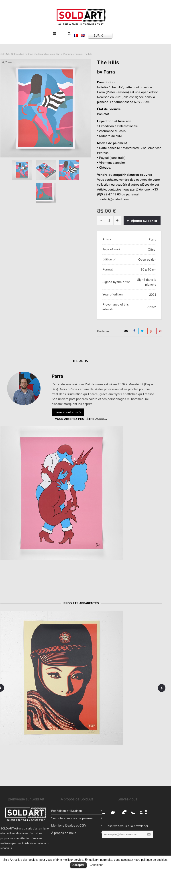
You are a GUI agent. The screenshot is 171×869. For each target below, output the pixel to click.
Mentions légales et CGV (68, 825)
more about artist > (68, 412)
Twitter (131, 810)
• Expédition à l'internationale (117, 126)
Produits (67, 54)
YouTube (122, 810)
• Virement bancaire (111, 162)
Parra (78, 54)
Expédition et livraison (66, 810)
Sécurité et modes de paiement (73, 818)
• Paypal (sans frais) (111, 157)
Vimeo (148, 810)
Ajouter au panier (144, 220)
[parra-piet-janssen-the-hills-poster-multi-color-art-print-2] (46, 170)
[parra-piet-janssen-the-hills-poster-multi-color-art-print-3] (46, 193)
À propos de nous (63, 833)
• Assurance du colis (111, 131)
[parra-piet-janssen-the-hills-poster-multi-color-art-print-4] (69, 170)
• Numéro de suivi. (110, 136)
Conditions (96, 865)
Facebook (106, 810)
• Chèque (103, 167)
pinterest (139, 810)
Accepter (78, 865)
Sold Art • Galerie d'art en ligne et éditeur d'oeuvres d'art (30, 54)
